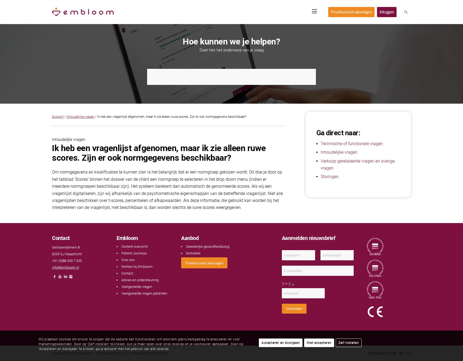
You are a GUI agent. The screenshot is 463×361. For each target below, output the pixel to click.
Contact (127, 273)
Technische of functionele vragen (352, 143)
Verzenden (294, 309)
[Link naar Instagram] (70, 278)
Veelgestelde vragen (136, 287)
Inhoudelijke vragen (80, 117)
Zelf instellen (348, 343)
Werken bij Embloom (137, 267)
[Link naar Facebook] (54, 278)
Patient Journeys (134, 253)
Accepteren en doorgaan (281, 343)
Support (58, 117)
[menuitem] (316, 12)
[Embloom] (83, 12)
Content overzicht (134, 247)
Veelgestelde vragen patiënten (144, 293)
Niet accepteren (319, 343)
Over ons (128, 260)
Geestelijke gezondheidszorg (207, 247)
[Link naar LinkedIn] (65, 278)
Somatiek (193, 253)
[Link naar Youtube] (60, 278)
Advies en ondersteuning (140, 280)
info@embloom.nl (65, 267)
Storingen (330, 176)
